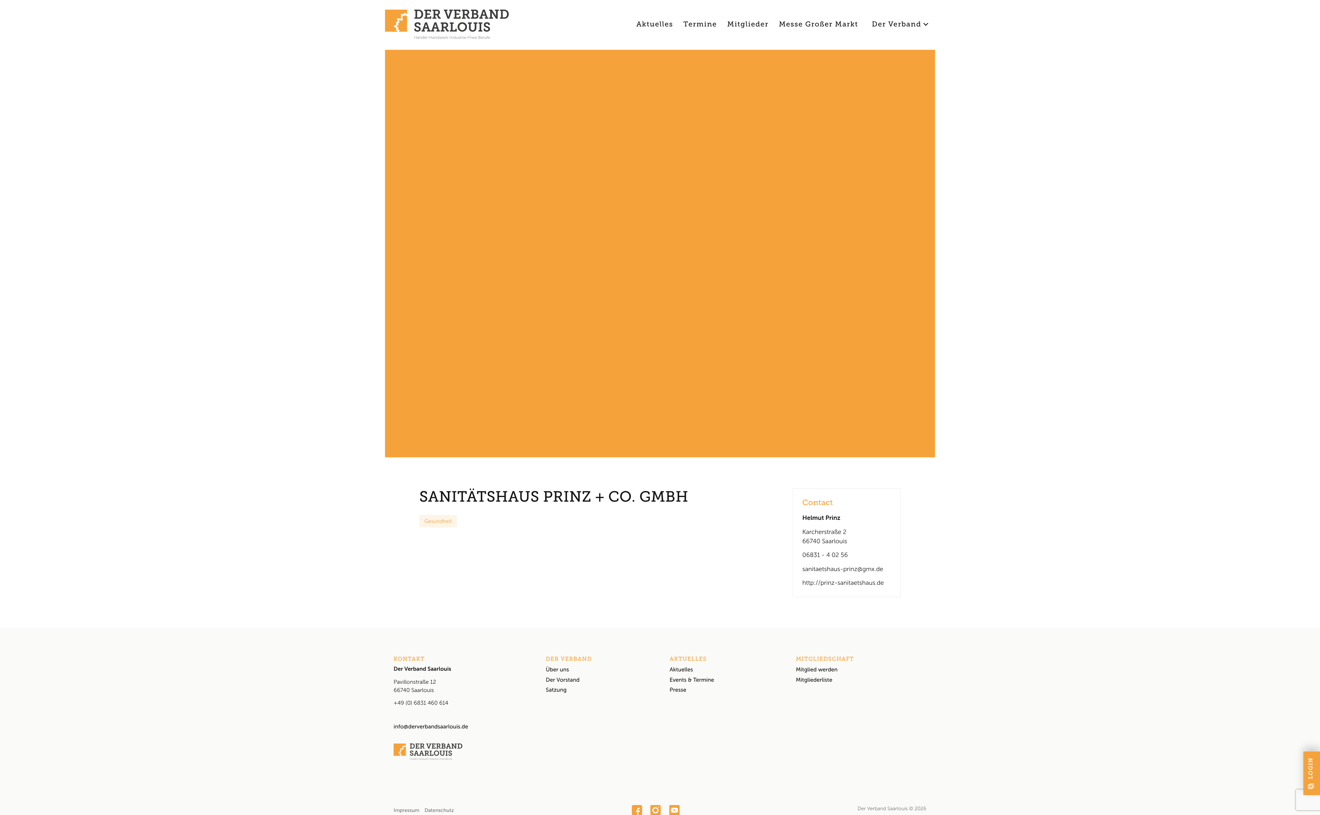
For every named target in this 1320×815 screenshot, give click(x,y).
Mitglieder (748, 24)
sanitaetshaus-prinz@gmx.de (842, 569)
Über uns (557, 670)
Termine (700, 24)
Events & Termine (692, 680)
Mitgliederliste (814, 680)
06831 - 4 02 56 (825, 555)
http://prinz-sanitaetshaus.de (843, 583)
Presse (678, 690)
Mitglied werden (816, 670)
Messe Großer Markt (818, 24)
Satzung (556, 690)
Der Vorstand (563, 680)
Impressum (406, 810)
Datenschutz (439, 810)
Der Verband (896, 24)
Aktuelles (654, 24)
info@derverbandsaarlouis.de (431, 727)
